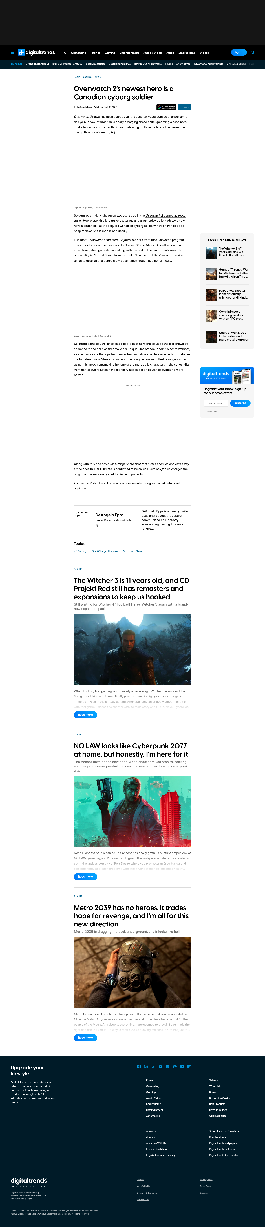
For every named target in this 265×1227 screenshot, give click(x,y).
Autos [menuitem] (170, 53)
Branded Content (218, 1137)
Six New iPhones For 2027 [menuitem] (67, 64)
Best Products (217, 1104)
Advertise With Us (156, 1143)
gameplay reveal (165, 215)
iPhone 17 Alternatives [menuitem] (177, 64)
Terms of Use (143, 1199)
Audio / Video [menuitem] (152, 53)
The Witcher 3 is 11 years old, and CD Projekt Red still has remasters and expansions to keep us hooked (233, 257)
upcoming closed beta (170, 122)
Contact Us (152, 1137)
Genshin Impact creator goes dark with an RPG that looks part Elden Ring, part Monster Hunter (233, 319)
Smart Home (153, 1104)
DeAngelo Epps (84, 107)
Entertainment (154, 1110)
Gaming (151, 1092)
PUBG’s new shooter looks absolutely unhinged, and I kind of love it (232, 296)
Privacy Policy (212, 411)
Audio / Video (154, 1098)
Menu (12, 52)
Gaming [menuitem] (110, 53)
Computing (152, 1086)
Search (252, 52)
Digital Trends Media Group (31, 1213)
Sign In (239, 52)
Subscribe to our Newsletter (224, 1131)
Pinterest (175, 1066)
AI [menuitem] (65, 53)
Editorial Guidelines (156, 1149)
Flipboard (189, 1066)
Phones (150, 1080)
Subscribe (240, 403)
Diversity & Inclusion (147, 1192)
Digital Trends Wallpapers (223, 1143)
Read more (85, 715)
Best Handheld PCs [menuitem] (120, 64)
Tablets (213, 1080)
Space (213, 1092)
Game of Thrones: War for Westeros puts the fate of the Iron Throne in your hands (234, 275)
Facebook (139, 1066)
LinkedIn (182, 1066)
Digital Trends (30, 57)
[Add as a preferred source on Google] (166, 107)
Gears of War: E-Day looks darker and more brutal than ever (234, 336)
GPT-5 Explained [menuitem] (236, 64)
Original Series (217, 1116)
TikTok (167, 1066)
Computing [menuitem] (78, 53)
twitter (97, 525)
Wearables (215, 1086)
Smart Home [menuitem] (186, 53)
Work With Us (143, 1186)
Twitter (153, 1066)
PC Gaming (80, 551)
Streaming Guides (219, 1098)
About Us (151, 1131)
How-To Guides (218, 1110)
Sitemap (204, 1192)
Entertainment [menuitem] (129, 53)
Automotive (153, 1116)
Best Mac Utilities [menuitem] (95, 64)
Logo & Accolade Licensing (161, 1155)
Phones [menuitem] (95, 53)
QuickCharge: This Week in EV (108, 551)
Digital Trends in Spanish (222, 1149)
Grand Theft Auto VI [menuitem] (37, 64)
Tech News (136, 551)
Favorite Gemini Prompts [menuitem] (208, 64)
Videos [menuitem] (204, 53)
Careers (140, 1179)
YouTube (160, 1066)
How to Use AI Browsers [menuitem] (148, 64)
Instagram (146, 1066)
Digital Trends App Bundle (223, 1155)
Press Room (205, 1186)
